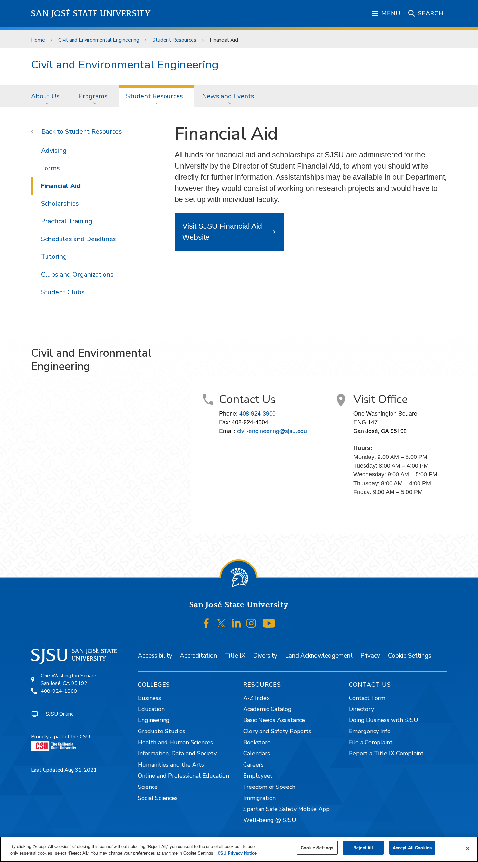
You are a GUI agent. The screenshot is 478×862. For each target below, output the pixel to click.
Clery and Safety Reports (277, 731)
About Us (45, 96)
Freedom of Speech (269, 787)
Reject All (363, 847)
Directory (361, 709)
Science (148, 787)
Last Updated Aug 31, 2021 (64, 769)
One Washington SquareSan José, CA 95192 (68, 679)
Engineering (154, 720)
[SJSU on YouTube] (269, 623)
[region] (239, 849)
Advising (54, 150)
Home (38, 40)
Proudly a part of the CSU (60, 736)
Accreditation (198, 655)
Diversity (265, 655)
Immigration (259, 798)
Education (151, 709)
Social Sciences (158, 798)
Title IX (235, 655)
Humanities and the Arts (171, 765)
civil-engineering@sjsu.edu (272, 430)
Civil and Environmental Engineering (98, 40)
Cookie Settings (409, 655)
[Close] (467, 848)
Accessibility (155, 655)
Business (149, 698)
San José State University (91, 13)
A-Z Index (256, 698)
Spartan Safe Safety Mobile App (286, 809)
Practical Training (66, 221)
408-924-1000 (59, 691)
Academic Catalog (267, 709)
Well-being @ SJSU (269, 820)
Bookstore (257, 742)
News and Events (228, 96)
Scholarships (60, 203)
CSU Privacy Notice (237, 853)
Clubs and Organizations (77, 274)
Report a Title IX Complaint (386, 753)
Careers (253, 765)
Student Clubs (63, 292)
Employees (258, 776)
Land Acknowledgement (319, 655)
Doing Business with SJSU (383, 720)
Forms (50, 168)
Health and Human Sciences (175, 742)
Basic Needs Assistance (274, 720)
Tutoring (54, 256)
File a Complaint (370, 742)
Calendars (256, 753)
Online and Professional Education (183, 776)
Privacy (370, 655)
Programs (93, 96)
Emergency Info (370, 731)
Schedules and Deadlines (78, 239)
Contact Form (367, 698)
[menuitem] (47, 96)
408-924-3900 (257, 413)
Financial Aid (61, 186)
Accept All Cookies (412, 847)
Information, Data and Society (177, 753)
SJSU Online (60, 714)
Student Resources (174, 40)
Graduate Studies (161, 731)
